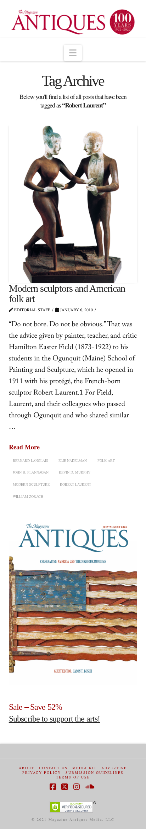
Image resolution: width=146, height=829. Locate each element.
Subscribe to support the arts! (54, 718)
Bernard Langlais (30, 460)
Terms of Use (73, 777)
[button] (73, 53)
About (26, 768)
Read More (24, 447)
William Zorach (28, 496)
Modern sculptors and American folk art (67, 293)
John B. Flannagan (31, 472)
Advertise (114, 768)
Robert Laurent (75, 484)
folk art (106, 460)
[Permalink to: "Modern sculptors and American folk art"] (73, 203)
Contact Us (53, 768)
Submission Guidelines (95, 772)
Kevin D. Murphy (74, 472)
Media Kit (84, 768)
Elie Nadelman (72, 460)
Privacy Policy (41, 772)
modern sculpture (31, 484)
